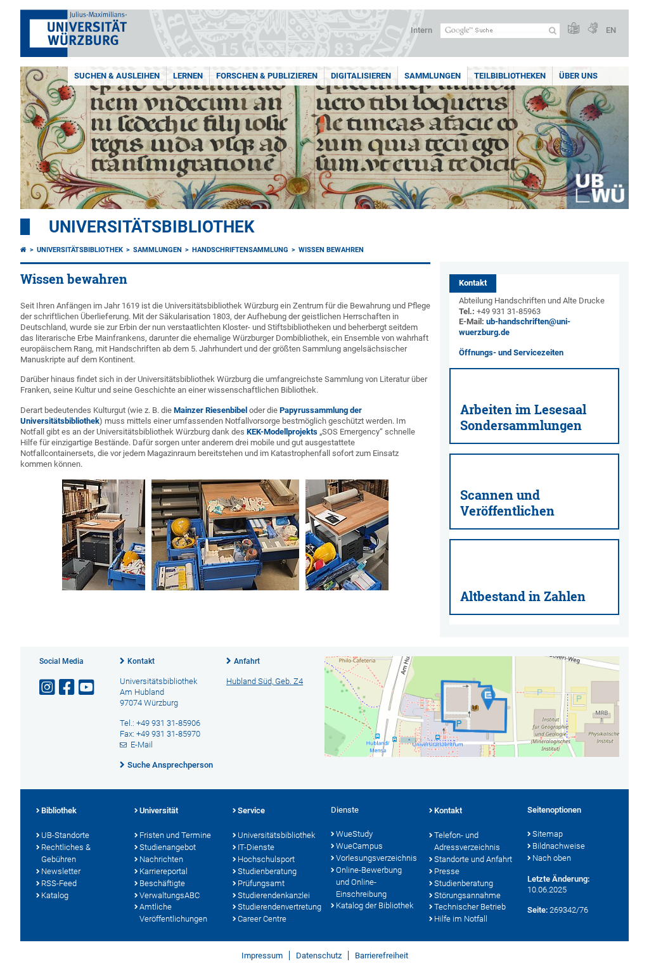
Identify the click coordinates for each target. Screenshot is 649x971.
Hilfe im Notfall (460, 918)
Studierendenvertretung (278, 906)
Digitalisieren (361, 75)
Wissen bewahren (331, 250)
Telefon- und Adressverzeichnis (467, 841)
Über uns (578, 75)
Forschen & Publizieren (267, 75)
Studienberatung (267, 871)
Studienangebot (167, 847)
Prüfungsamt (261, 883)
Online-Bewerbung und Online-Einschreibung (369, 882)
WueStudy (354, 834)
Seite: (537, 910)
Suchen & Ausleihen (117, 75)
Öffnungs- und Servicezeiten (511, 352)
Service (251, 810)
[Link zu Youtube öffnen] (87, 687)
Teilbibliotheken (510, 75)
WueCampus (359, 846)
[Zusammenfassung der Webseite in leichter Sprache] (573, 28)
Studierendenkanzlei (274, 895)
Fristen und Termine (175, 835)
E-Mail (142, 744)
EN (611, 30)
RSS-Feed (59, 883)
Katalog (54, 895)
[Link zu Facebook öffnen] (68, 687)
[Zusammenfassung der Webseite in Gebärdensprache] (593, 28)
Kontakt (141, 661)
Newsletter (60, 871)
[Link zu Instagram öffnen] (48, 687)
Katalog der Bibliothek (374, 905)
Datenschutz (319, 955)
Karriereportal (163, 871)
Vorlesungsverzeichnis (376, 858)
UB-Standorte (65, 835)
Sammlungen (432, 75)
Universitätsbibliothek (152, 226)
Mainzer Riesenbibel (210, 410)
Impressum (262, 955)
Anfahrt (247, 661)
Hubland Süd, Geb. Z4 (264, 681)
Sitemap (547, 834)
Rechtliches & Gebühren (66, 853)
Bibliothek (59, 810)
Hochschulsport (266, 859)
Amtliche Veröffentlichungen (173, 912)
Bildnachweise (558, 846)
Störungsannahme (467, 895)
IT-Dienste (256, 847)
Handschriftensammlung (240, 250)
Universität (158, 810)
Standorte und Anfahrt (473, 859)
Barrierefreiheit (381, 955)
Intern (421, 30)
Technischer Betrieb (470, 906)
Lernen (188, 75)
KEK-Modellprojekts (282, 431)
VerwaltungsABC (169, 895)
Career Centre (262, 918)
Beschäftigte (162, 883)
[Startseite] (23, 250)
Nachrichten (161, 859)
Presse (446, 871)
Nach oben (551, 858)
